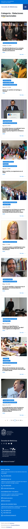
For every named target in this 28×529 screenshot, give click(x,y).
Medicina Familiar (7, 279)
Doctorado (5, 358)
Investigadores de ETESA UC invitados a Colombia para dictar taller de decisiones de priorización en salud (14, 211)
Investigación (6, 360)
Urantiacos (12, 523)
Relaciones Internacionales (9, 43)
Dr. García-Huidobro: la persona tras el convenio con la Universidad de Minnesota (14, 288)
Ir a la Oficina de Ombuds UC (9, 515)
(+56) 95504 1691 (7, 510)
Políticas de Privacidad (7, 461)
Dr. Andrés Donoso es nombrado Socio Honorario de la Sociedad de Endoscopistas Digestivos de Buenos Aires (14, 130)
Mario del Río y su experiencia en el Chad (13, 172)
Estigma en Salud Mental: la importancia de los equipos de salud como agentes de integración (13, 327)
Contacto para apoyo (8, 498)
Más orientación (6, 500)
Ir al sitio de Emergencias (8, 488)
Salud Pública (6, 204)
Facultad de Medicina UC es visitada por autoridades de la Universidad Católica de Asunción (13, 49)
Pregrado (5, 164)
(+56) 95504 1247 (7, 512)
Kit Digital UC (9, 527)
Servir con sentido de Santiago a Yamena (12, 90)
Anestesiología (7, 80)
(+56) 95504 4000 (7, 475)
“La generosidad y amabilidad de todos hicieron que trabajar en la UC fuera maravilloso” (14, 248)
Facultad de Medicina (8, 400)
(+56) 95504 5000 (7, 485)
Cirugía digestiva (7, 121)
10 (20, 420)
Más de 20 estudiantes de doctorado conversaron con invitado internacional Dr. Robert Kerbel (14, 369)
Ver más (22, 54)
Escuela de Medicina (8, 82)
